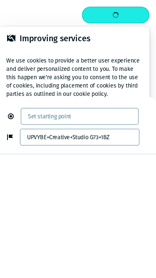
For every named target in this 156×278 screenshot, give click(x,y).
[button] (14, 116)
